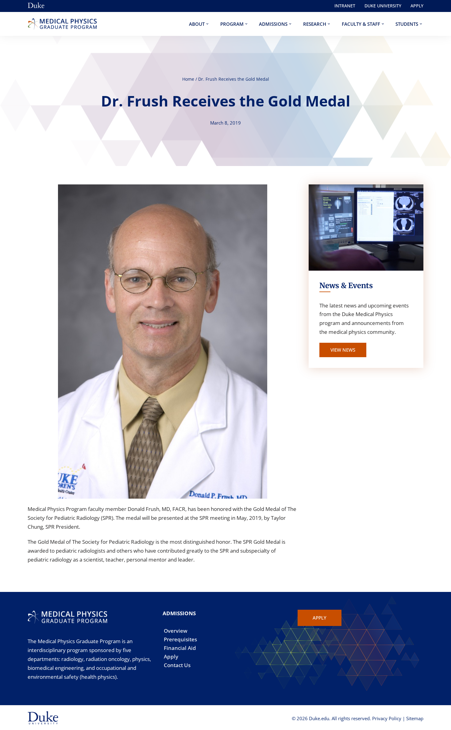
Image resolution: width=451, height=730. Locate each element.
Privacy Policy (386, 718)
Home (188, 79)
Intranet (344, 6)
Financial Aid (180, 647)
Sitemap (414, 718)
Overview (175, 630)
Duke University (382, 6)
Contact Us (177, 665)
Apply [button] (319, 618)
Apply (417, 6)
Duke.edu (319, 718)
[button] (207, 24)
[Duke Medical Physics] (62, 24)
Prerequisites (180, 639)
